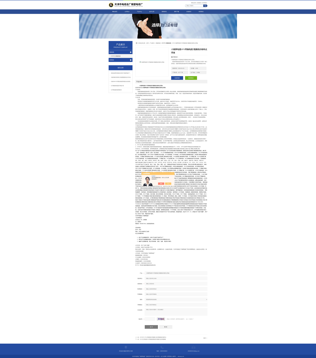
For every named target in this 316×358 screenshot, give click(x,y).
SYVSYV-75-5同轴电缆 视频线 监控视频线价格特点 (153, 337)
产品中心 (139, 11)
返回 (204, 338)
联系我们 (204, 2)
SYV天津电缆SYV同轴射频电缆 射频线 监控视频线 (153, 339)
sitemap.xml (181, 356)
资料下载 (176, 11)
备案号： (174, 356)
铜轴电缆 (111, 52)
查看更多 (111, 60)
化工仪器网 (163, 356)
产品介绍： (139, 81)
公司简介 (127, 11)
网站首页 (193, 2)
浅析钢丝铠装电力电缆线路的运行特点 (121, 77)
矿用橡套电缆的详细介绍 (117, 85)
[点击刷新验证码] (161, 319)
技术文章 (151, 11)
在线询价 (177, 78)
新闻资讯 (164, 11)
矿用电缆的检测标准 (116, 90)
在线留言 (199, 2)
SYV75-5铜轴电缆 (115, 56)
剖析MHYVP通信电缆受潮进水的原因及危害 (121, 81)
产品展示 (152, 43)
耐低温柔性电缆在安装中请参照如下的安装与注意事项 (121, 73)
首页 (147, 43)
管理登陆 (169, 356)
